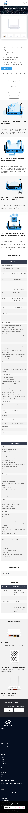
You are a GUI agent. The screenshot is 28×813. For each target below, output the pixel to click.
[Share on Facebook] (3, 74)
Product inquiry (7, 68)
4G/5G (2, 757)
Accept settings (8, 807)
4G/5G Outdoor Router (6, 734)
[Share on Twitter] (8, 74)
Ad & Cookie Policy (5, 800)
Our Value (3, 749)
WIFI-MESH (3, 763)
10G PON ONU (4, 736)
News (2, 776)
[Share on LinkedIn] (20, 74)
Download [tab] (4, 573)
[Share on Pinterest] (16, 74)
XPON (2, 761)
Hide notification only (19, 807)
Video (2, 774)
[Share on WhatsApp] (12, 74)
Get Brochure (19, 710)
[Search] (23, 3)
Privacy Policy (4, 798)
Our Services (4, 751)
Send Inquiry (8, 710)
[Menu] (26, 3)
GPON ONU (3, 738)
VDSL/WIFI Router (5, 740)
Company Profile (5, 747)
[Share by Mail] (24, 74)
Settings (14, 810)
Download (3, 772)
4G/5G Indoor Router (6, 732)
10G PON (3, 759)
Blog (2, 770)
